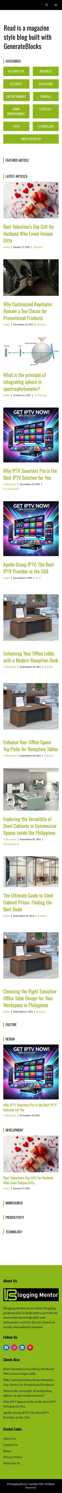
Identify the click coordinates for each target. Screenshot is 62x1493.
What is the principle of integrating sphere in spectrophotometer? (24, 381)
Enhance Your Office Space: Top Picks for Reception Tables (30, 745)
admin (6, 247)
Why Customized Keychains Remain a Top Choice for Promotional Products (27, 311)
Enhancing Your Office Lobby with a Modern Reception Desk (30, 657)
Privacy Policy (12, 1457)
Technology (45, 126)
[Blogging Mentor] (10, 5)
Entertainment (16, 96)
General (46, 96)
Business (46, 71)
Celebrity (16, 84)
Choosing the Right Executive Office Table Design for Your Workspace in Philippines (29, 998)
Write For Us (11, 1463)
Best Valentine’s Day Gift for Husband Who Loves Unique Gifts (28, 233)
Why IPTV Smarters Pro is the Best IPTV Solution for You (30, 474)
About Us (9, 1439)
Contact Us (10, 1445)
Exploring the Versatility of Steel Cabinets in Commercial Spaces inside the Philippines (29, 825)
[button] (46, 5)
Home (7, 1451)
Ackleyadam (9, 484)
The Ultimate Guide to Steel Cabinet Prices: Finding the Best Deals (28, 902)
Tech (16, 126)
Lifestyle (46, 109)
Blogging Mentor (14, 1308)
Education (46, 84)
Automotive (16, 71)
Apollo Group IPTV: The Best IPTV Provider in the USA (28, 568)
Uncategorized (31, 139)
